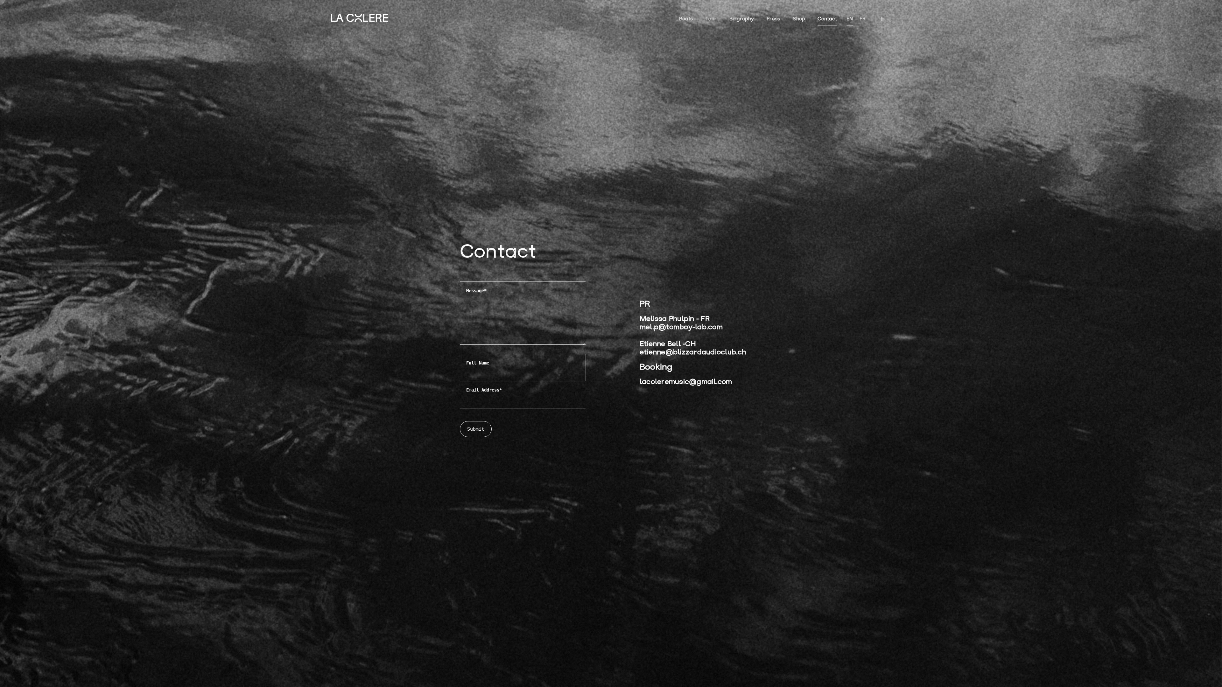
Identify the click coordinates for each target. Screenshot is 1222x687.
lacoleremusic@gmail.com (686, 382)
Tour (711, 19)
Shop (799, 19)
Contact (827, 19)
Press (773, 19)
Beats (686, 19)
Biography (741, 19)
